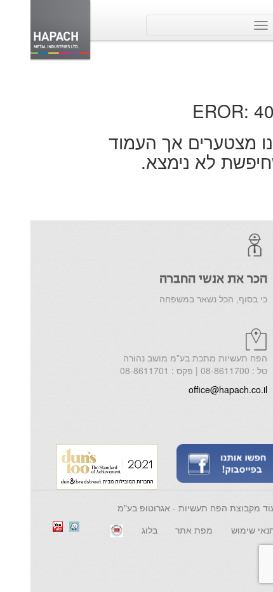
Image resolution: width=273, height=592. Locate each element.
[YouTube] (27, 525)
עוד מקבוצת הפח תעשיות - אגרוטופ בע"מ (166, 507)
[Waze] (44, 525)
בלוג (119, 529)
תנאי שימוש (223, 529)
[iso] (86, 529)
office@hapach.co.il (197, 389)
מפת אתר (163, 529)
